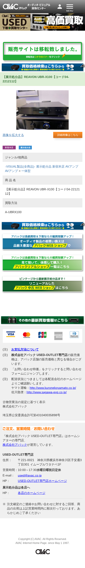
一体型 (26, 171)
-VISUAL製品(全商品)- (20, 166)
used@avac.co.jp (30, 475)
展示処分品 (43, 166)
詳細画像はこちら (67, 134)
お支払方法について (25, 349)
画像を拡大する (13, 135)
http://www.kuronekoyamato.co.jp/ (53, 387)
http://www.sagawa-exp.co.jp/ (47, 392)
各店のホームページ (31, 493)
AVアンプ (71, 166)
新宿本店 (58, 166)
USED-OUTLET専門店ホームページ (42, 481)
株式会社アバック (15, 444)
